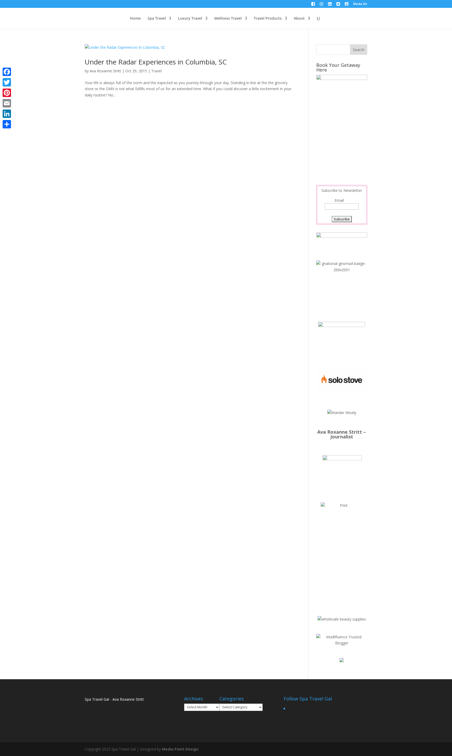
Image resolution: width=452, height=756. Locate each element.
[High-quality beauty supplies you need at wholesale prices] (342, 619)
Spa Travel (157, 19)
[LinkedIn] (7, 113)
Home (135, 19)
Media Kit (360, 4)
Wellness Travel (228, 19)
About (299, 19)
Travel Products (268, 19)
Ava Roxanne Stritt (105, 70)
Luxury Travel (190, 19)
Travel (156, 70)
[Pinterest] (7, 93)
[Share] (7, 124)
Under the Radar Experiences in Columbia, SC (156, 62)
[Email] (7, 103)
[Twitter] (7, 82)
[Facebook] (7, 72)
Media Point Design (180, 749)
